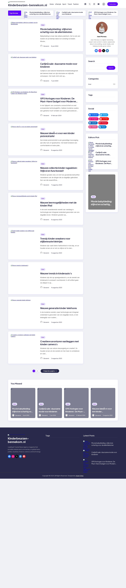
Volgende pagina (49, 371)
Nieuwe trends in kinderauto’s (56, 273)
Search (111, 68)
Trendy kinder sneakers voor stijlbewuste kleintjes (55, 240)
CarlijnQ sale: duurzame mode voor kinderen (102, 154)
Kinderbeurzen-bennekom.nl (27, 5)
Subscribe (112, 4)
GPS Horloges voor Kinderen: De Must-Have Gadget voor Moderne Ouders (105, 14)
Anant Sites (79, 476)
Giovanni (46, 46)
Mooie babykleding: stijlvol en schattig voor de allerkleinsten (40, 13)
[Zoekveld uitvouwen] (103, 4)
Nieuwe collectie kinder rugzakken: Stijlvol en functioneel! (59, 169)
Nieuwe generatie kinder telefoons (58, 308)
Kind (42, 25)
